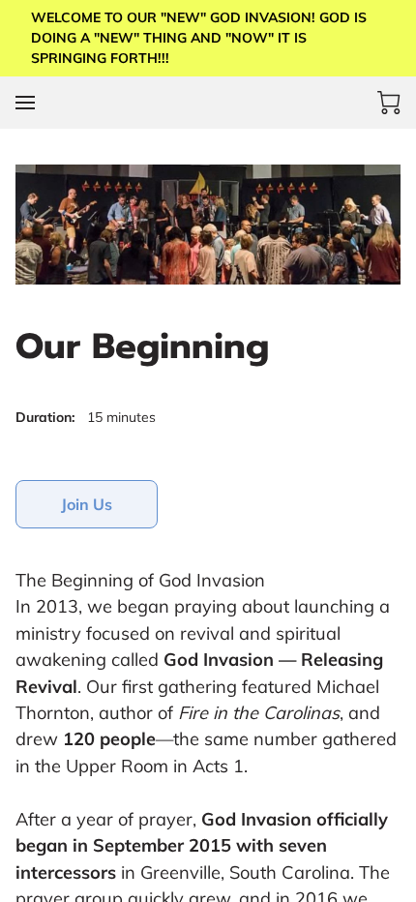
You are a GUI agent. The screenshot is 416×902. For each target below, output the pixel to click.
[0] (389, 102)
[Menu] (25, 102)
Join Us (87, 504)
